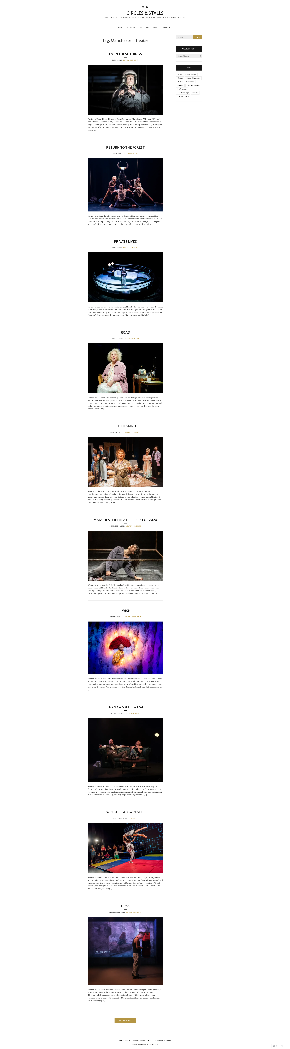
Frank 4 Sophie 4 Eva (125, 707)
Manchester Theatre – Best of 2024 (125, 520)
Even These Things (125, 54)
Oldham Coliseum (193, 85)
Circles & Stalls (145, 13)
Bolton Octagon (190, 74)
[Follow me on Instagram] (143, 7)
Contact (167, 27)
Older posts (125, 1021)
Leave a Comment (130, 60)
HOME (180, 82)
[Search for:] (189, 37)
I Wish (125, 611)
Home (120, 27)
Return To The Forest (125, 147)
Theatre (195, 93)
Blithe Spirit (125, 426)
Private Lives (125, 242)
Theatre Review (183, 96)
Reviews (131, 27)
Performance (182, 89)
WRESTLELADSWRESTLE (125, 812)
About (156, 27)
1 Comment (133, 818)
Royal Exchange (183, 93)
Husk (125, 906)
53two (180, 74)
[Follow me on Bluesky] (147, 7)
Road (125, 332)
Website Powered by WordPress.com (145, 1044)
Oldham (180, 85)
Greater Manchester (193, 78)
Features (144, 27)
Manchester (190, 82)
